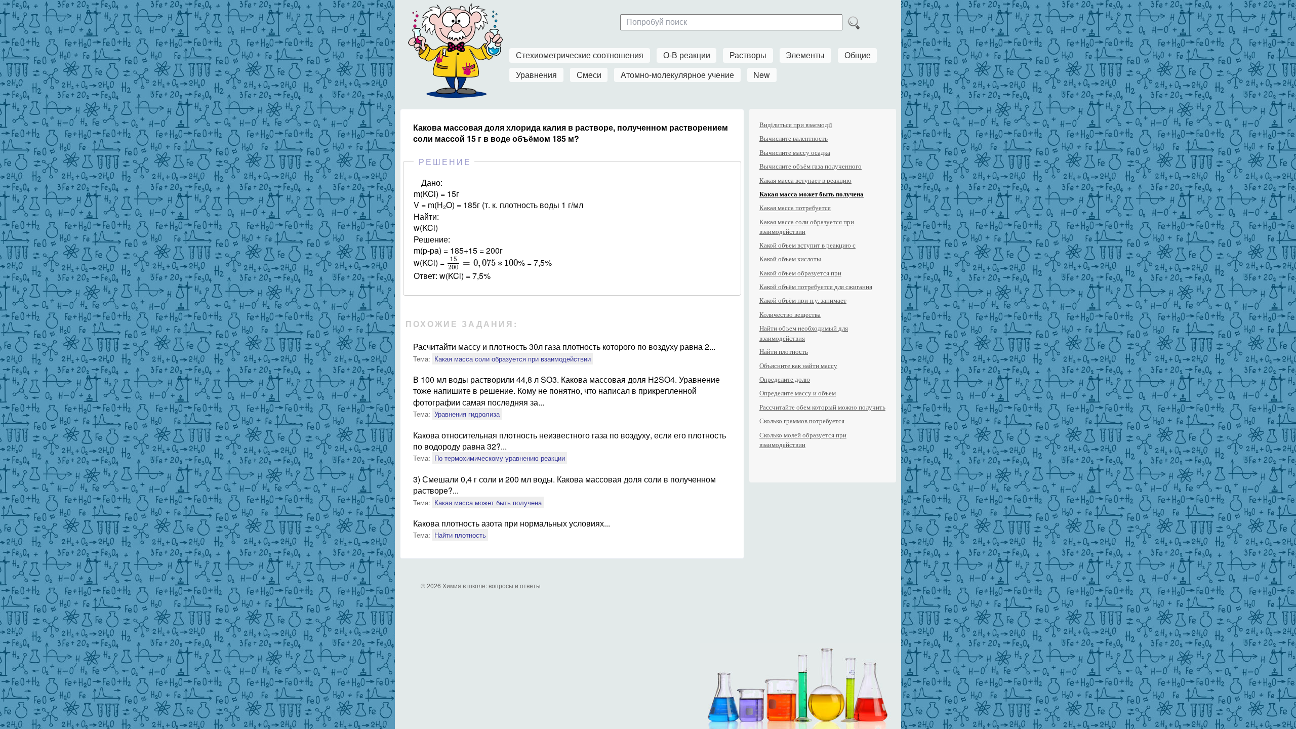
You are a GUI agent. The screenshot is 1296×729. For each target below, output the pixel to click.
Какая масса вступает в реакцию (805, 180)
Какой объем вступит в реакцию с (807, 245)
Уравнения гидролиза (467, 414)
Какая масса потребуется (795, 208)
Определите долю (784, 379)
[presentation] (482, 263)
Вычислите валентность (793, 138)
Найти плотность (460, 535)
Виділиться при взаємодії (795, 125)
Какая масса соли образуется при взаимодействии (512, 358)
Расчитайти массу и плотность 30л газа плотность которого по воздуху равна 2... (564, 346)
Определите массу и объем (797, 393)
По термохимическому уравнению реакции (499, 458)
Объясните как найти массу (798, 366)
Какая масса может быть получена (488, 502)
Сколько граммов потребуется (801, 421)
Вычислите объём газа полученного (810, 166)
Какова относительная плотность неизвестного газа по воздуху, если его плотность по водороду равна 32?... (569, 440)
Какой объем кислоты (790, 259)
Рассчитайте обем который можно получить (822, 407)
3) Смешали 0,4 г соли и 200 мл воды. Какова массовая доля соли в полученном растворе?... (564, 484)
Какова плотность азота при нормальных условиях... (511, 523)
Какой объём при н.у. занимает (802, 300)
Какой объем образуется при (800, 273)
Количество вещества (790, 314)
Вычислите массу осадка (794, 152)
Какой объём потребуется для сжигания (815, 287)
